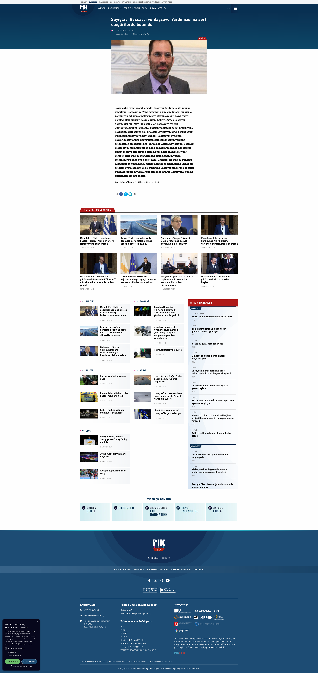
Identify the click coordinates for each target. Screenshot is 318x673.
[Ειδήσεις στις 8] (95, 511)
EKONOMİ (144, 301)
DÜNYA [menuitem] (153, 8)
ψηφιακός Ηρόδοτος (142, 2)
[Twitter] (155, 581)
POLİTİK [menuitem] (127, 8)
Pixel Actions (187, 669)
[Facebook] (149, 581)
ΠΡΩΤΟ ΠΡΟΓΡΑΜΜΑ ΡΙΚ (132, 640)
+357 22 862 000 (91, 610)
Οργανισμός (198, 569)
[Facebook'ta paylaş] (121, 194)
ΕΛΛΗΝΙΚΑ (153, 558)
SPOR (88, 431)
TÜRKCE (166, 558)
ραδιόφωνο (115, 2)
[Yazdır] (134, 194)
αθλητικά (126, 2)
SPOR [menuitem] (160, 8)
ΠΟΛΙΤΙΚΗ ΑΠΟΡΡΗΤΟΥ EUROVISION (160, 662)
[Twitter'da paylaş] (126, 194)
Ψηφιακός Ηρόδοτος (180, 569)
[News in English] (190, 511)
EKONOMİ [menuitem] (136, 8)
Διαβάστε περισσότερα (24, 644)
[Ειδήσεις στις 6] (221, 511)
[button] (6, 648)
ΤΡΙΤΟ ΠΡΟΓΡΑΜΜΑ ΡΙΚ (131, 647)
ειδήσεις (93, 2)
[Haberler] (127, 511)
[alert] (21, 645)
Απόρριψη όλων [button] (29, 661)
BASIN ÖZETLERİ (198, 314)
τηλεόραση (103, 2)
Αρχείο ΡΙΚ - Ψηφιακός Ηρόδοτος (135, 614)
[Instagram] (161, 581)
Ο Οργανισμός (126, 610)
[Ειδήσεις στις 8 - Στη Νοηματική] (158, 511)
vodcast (155, 2)
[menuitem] (165, 8)
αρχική (84, 2)
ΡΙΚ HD (123, 634)
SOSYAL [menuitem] (145, 8)
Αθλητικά (164, 569)
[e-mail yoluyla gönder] (130, 194)
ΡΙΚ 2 (122, 630)
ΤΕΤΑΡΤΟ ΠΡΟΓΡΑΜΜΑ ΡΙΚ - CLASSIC (138, 650)
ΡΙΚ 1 (122, 627)
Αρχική (117, 569)
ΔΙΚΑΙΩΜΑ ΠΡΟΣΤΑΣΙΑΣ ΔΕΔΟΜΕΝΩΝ (93, 662)
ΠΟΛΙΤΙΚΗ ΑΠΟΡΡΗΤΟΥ (116, 662)
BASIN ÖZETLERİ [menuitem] (115, 8)
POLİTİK (202, 39)
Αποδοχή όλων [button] (12, 661)
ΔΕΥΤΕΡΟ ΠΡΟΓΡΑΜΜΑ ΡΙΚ (133, 644)
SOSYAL (89, 370)
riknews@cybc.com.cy (94, 616)
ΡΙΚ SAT (124, 637)
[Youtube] (168, 581)
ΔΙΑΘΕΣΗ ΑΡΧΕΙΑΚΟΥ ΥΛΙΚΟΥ (136, 662)
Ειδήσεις (127, 569)
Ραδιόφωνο (152, 569)
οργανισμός (166, 2)
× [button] (38, 622)
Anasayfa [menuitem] (102, 8)
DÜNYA (142, 370)
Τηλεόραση (139, 569)
